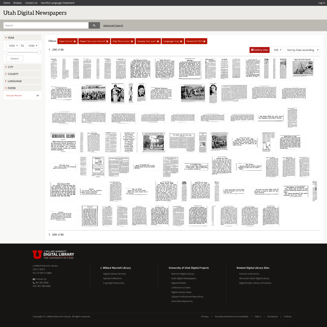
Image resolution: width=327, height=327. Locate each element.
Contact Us (31, 2)
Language (15, 81)
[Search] (94, 25)
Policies (288, 316)
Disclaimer (272, 316)
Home (6, 2)
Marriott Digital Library (182, 273)
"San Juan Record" (93, 41)
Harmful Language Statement (57, 2)
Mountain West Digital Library (254, 278)
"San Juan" (147, 41)
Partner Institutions (249, 273)
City (10, 67)
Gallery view (260, 49)
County (13, 74)
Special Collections (112, 278)
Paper (12, 88)
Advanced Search (113, 25)
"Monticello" (122, 41)
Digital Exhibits (178, 282)
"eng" (172, 41)
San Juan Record (13, 95)
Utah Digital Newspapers (183, 278)
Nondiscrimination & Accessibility (231, 316)
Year (11, 37)
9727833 (195, 41)
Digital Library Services (114, 273)
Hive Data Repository (182, 301)
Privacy (205, 316)
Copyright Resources (113, 282)
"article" (66, 41)
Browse (17, 2)
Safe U (258, 316)
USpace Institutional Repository (187, 296)
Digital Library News (181, 292)
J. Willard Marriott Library (45, 265)
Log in (321, 2)
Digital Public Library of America (255, 282)
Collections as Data (180, 287)
